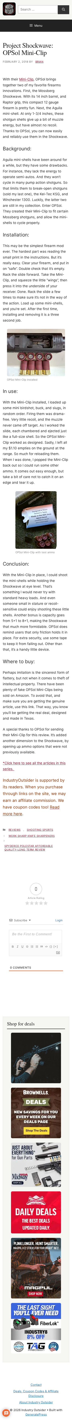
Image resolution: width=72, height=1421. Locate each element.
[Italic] (17, 946)
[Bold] (12, 946)
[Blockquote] (41, 946)
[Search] (63, 9)
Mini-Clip (26, 79)
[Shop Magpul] (36, 1268)
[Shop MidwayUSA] (36, 1165)
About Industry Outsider (36, 1402)
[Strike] (27, 946)
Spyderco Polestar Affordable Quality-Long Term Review (28, 847)
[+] (56, 946)
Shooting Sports (40, 829)
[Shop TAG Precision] (36, 1328)
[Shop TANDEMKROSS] (36, 1058)
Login (59, 920)
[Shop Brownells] (36, 1113)
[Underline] (22, 946)
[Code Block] (46, 946)
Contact (36, 1385)
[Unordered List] (36, 946)
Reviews (15, 829)
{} (51, 946)
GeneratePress (36, 1414)
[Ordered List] (31, 946)
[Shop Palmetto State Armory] (36, 1212)
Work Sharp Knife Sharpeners (32, 835)
